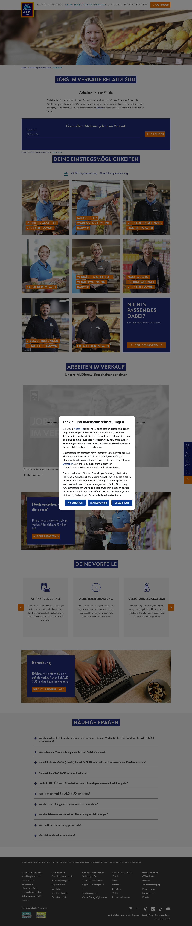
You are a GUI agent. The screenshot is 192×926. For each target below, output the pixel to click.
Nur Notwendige (98, 502)
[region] (97, 463)
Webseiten (79, 429)
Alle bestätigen (75, 502)
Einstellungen (122, 502)
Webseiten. (68, 464)
